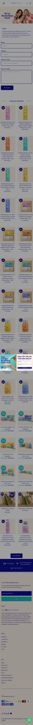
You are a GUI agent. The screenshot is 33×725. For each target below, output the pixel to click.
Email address (20, 361)
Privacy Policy (29, 369)
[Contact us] (29, 720)
